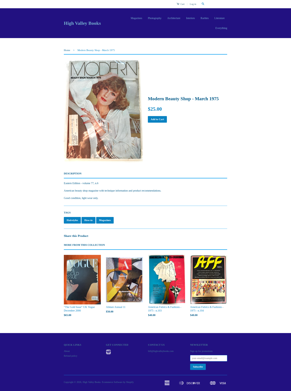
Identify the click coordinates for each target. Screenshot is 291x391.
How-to (88, 220)
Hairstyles (72, 220)
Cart (182, 4)
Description (73, 173)
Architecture (173, 18)
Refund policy (70, 356)
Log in (193, 4)
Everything (221, 28)
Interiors (190, 18)
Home (67, 50)
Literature (219, 18)
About (67, 351)
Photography (154, 18)
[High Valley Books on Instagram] (108, 353)
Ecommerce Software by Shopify (118, 382)
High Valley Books (82, 23)
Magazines (136, 18)
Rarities (205, 18)
